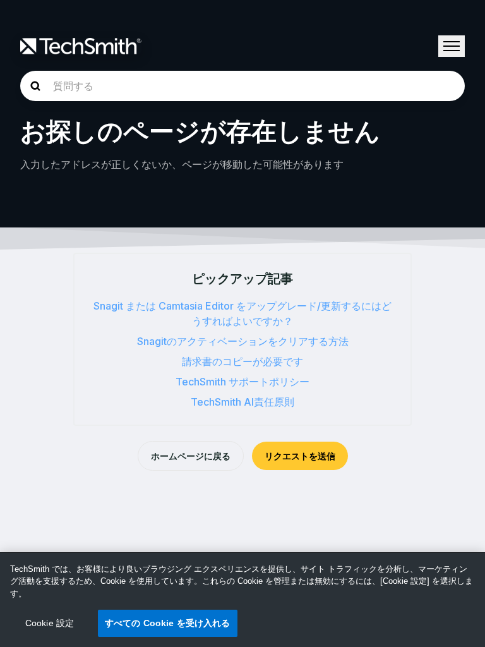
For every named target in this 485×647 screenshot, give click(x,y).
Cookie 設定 (49, 623)
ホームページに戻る (191, 455)
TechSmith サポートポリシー (242, 381)
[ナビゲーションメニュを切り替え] (451, 46)
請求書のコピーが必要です (242, 361)
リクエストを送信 (300, 455)
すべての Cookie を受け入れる (168, 623)
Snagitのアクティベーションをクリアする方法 (243, 341)
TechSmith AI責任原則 (242, 402)
